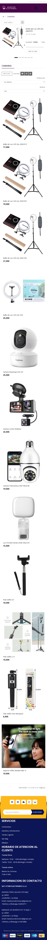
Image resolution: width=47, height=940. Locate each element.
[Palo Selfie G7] (23, 575)
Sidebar (7, 73)
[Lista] (26, 74)
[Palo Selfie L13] (23, 632)
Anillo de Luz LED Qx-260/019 (35, 30)
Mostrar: (42, 87)
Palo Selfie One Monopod (13, 713)
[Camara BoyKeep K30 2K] (23, 347)
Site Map (5, 839)
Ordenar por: (41, 78)
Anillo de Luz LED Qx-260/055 (15, 201)
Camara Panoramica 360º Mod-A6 (16, 486)
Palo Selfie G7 (8, 600)
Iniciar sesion (32, 2)
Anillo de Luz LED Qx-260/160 (15, 258)
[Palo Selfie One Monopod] (23, 689)
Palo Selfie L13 (9, 656)
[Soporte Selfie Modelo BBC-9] (23, 746)
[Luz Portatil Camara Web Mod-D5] (23, 518)
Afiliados (5, 843)
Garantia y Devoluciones (11, 831)
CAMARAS (11, 16)
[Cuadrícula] (22, 74)
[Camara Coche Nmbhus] (23, 404)
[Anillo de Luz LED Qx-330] (23, 290)
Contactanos (6, 827)
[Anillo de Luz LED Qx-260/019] (13, 37)
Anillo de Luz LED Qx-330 (13, 315)
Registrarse (41, 2)
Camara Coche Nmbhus (12, 429)
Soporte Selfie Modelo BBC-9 (14, 770)
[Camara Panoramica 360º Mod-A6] (23, 461)
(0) (34, 34)
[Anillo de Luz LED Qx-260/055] (23, 176)
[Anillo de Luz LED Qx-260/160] (23, 233)
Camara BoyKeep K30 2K (13, 372)
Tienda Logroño (8, 835)
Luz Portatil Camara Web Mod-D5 (16, 543)
